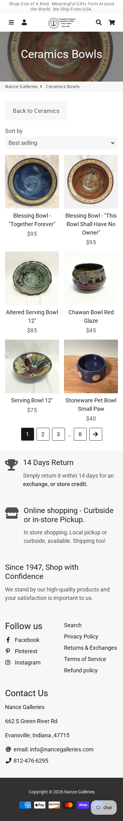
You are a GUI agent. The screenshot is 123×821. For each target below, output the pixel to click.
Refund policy (81, 670)
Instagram (27, 662)
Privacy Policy (81, 636)
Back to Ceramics (36, 111)
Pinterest (26, 651)
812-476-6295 (30, 760)
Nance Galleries (21, 86)
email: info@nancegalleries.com (53, 749)
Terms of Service (85, 659)
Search (73, 625)
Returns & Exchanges (90, 647)
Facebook (26, 640)
